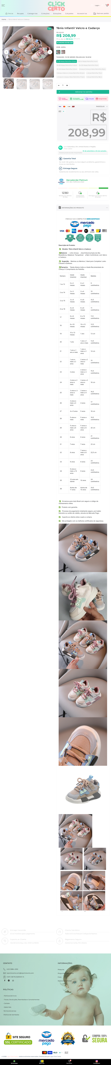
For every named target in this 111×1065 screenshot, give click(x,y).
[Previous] (6, 52)
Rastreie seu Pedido (65, 981)
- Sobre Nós (7, 1007)
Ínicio (10, 13)
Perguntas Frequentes (66, 973)
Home (4, 19)
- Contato (6, 1003)
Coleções (45, 13)
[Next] (50, 52)
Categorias (33, 13)
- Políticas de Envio (9, 996)
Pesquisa (61, 969)
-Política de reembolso (11, 1015)
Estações (57, 13)
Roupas (20, 13)
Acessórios (82, 13)
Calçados (69, 13)
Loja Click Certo (55, 1056)
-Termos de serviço (9, 1011)
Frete (59, 977)
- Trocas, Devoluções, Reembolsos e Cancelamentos (21, 999)
